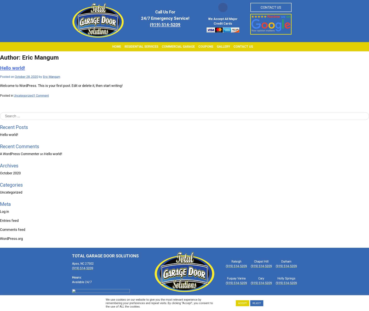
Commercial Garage (178, 46)
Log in (4, 212)
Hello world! (9, 135)
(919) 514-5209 (165, 25)
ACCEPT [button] (242, 303)
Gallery (223, 46)
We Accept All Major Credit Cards (223, 21)
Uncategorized (11, 192)
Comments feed (12, 230)
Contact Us (271, 7)
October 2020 (10, 173)
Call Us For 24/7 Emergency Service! (165, 15)
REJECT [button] (257, 303)
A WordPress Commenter (19, 154)
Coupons (205, 46)
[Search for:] (184, 116)
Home (116, 46)
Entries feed (9, 221)
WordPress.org (11, 239)
